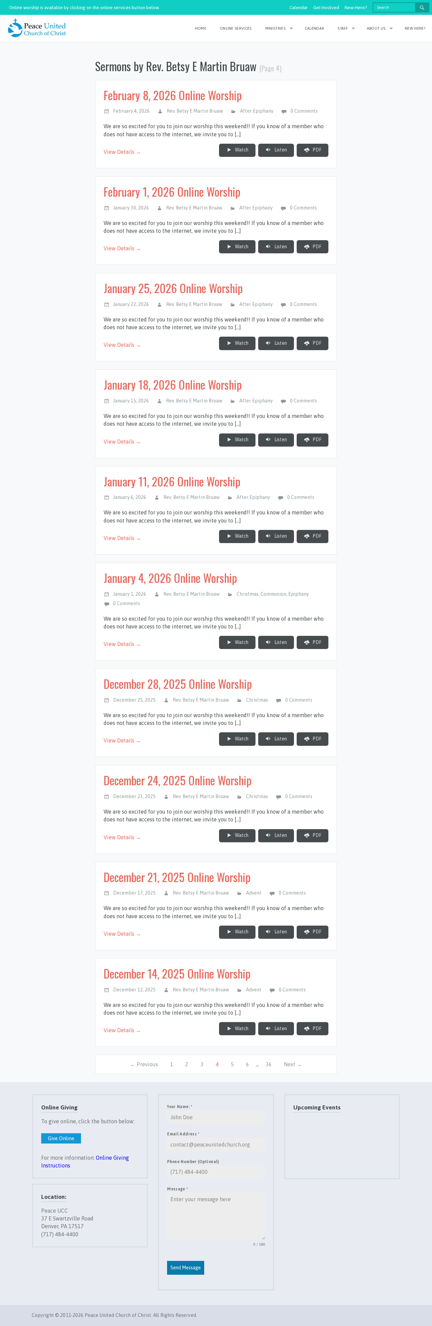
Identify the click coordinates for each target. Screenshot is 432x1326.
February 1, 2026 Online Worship (172, 191)
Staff (343, 28)
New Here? (356, 7)
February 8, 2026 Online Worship (173, 95)
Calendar (299, 7)
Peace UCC (54, 1211)
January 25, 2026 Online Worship (173, 288)
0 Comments (304, 111)
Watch (241, 149)
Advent (254, 893)
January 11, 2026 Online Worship (172, 481)
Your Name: (179, 1106)
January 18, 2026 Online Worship (173, 384)
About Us (376, 28)
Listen (280, 149)
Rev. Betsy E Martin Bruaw (195, 111)
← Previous (144, 1064)
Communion (273, 594)
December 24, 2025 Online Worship (177, 780)
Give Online (61, 1138)
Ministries (275, 28)
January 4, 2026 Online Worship (170, 577)
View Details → (122, 152)
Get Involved (326, 7)
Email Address (183, 1134)
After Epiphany (256, 111)
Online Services (236, 28)
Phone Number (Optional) (193, 1161)
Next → (293, 1064)
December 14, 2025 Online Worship (177, 973)
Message (177, 1189)
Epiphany (298, 594)
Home (200, 28)
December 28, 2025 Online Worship (178, 683)
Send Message (185, 1267)
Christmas (248, 594)
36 (269, 1064)
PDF (316, 149)
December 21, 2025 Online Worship (177, 876)
